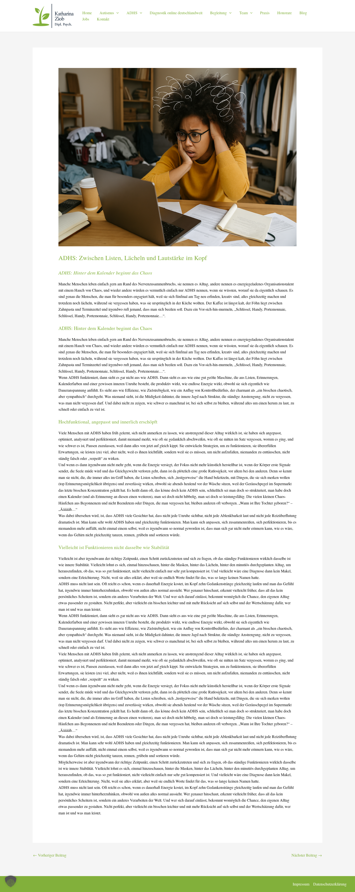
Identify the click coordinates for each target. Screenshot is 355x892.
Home (87, 12)
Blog (303, 12)
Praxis (265, 12)
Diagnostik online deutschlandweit (176, 12)
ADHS (132, 12)
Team (243, 12)
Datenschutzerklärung (330, 883)
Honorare (284, 12)
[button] (116, 13)
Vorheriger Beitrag (49, 855)
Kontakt (103, 18)
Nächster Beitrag (306, 855)
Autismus (106, 12)
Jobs (85, 18)
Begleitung (218, 12)
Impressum (301, 883)
